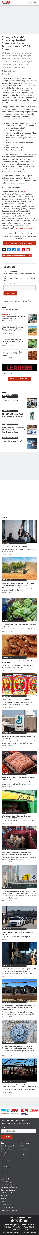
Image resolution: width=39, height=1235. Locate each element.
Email (3, 1127)
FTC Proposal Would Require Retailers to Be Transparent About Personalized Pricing (18, 1047)
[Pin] (23, 249)
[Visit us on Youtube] (25, 1220)
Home (5, 397)
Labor (5, 812)
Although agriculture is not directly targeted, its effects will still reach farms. (18, 589)
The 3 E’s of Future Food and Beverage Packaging (13, 415)
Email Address (9, 284)
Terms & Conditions (30, 1227)
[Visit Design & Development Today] (5, 1110)
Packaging (7, 411)
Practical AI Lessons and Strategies (15, 546)
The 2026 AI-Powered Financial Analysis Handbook (13, 317)
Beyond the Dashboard (12, 441)
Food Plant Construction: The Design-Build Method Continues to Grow (13, 430)
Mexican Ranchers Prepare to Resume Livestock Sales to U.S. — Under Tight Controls (19, 1086)
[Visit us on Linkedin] (21, 1220)
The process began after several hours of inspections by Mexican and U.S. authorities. (17, 972)
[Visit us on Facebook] (12, 1220)
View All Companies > (19, 379)
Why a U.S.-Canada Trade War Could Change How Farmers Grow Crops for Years (13, 329)
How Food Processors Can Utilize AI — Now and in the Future (12, 354)
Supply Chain (7, 580)
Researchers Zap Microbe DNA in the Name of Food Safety (19, 778)
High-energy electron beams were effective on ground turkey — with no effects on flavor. (18, 783)
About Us (31, 1225)
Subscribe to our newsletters (19, 243)
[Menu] (35, 2)
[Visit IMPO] (34, 1110)
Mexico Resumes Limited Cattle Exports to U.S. (19, 969)
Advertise (22, 1225)
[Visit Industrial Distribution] (5, 1114)
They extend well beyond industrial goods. (16, 937)
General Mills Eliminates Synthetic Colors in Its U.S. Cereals (19, 737)
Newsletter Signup (11, 1225)
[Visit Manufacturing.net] (15, 1114)
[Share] (9, 249)
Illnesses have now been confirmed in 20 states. (18, 629)
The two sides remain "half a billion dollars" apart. (19, 820)
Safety (5, 621)
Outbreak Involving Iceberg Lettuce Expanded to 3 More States (12, 341)
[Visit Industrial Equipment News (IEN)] (24, 1110)
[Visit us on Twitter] (16, 1220)
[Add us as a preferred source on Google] (28, 249)
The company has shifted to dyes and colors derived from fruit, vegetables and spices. (17, 703)
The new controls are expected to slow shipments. (19, 1089)
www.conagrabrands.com (24, 228)
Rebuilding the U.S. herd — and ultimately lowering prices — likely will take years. (19, 858)
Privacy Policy (17, 1227)
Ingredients (7, 657)
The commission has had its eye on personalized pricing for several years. (18, 1052)
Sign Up (7, 1137)
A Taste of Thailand (11, 400)
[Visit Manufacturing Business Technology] (24, 1114)
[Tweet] (18, 249)
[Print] (4, 249)
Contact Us (7, 1227)
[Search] (30, 2)
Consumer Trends (9, 1043)
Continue (10, 293)
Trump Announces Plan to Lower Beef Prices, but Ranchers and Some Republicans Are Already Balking (19, 1007)
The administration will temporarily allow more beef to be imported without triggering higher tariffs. (19, 1013)
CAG (24, 192)
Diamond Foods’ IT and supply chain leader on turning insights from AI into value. (17, 666)
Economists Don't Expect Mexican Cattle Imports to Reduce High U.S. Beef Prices (17, 853)
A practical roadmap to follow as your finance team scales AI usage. (19, 550)
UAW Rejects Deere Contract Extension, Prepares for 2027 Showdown (16, 817)
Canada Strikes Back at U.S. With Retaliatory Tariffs (18, 933)
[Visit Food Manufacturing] (15, 1110)
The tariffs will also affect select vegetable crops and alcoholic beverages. (19, 897)
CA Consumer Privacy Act (20, 1229)
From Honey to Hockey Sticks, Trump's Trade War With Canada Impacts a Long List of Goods (19, 892)
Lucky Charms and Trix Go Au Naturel (15, 700)
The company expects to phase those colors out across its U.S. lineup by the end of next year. (18, 742)
